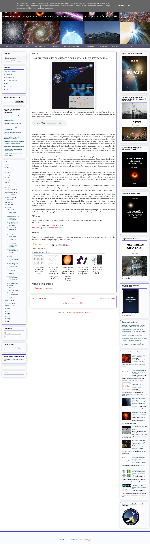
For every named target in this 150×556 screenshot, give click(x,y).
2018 (5, 185)
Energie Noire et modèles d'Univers (14, 146)
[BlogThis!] (59, 245)
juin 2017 (7, 202)
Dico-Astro (103, 46)
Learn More (121, 6)
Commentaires (10, 336)
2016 (5, 308)
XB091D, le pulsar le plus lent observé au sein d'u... (12, 223)
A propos (128, 46)
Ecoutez (9, 46)
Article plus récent (39, 298)
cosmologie (41, 248)
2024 (5, 170)
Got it (131, 6)
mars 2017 (8, 300)
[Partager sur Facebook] (64, 245)
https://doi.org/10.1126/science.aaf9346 (46, 228)
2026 (5, 165)
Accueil (73, 298)
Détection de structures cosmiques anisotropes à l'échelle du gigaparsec (139, 471)
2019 (5, 182)
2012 (5, 318)
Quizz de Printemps (12, 283)
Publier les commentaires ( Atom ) (78, 313)
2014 (5, 313)
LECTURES (54, 46)
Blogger (88, 540)
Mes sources (40, 46)
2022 (5, 175)
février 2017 (8, 303)
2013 (5, 316)
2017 (5, 187)
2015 (5, 311)
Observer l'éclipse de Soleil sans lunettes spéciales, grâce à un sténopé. (139, 457)
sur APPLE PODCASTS (9, 77)
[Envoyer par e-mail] (57, 245)
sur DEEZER (7, 89)
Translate (18, 61)
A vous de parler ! (23, 46)
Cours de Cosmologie (72, 46)
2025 (5, 167)
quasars (42, 117)
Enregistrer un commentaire (44, 288)
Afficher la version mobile (73, 303)
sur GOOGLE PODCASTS (10, 80)
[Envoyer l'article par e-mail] (52, 245)
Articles (8, 333)
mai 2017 (7, 204)
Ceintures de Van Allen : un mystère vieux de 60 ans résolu (139, 428)
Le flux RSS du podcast (10, 71)
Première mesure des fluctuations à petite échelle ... (13, 218)
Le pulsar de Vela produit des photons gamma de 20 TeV (139, 414)
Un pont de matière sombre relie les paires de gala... (12, 265)
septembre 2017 (9, 197)
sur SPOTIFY (7, 83)
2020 (5, 180)
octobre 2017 (9, 194)
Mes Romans (89, 46)
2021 (5, 177)
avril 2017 (8, 207)
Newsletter (116, 46)
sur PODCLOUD (8, 74)
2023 (5, 172)
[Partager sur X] (61, 245)
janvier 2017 (8, 305)
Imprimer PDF (41, 244)
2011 (5, 321)
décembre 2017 (9, 189)
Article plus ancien (107, 298)
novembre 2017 (9, 192)
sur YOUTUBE (7, 86)
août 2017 (8, 199)
